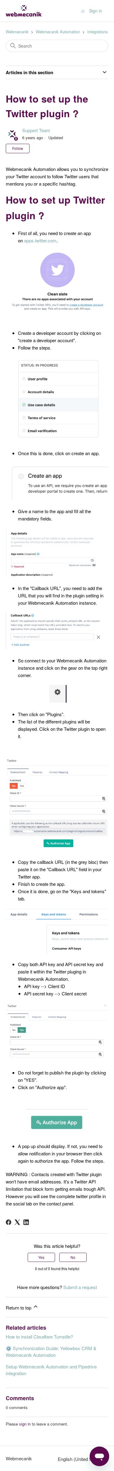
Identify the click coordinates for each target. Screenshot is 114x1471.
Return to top (19, 1307)
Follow (17, 148)
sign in (25, 1424)
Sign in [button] (95, 11)
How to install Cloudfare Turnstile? (39, 1336)
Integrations (97, 31)
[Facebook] (8, 1222)
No (73, 1257)
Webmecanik (17, 31)
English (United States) (81, 1459)
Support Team (36, 130)
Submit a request (80, 1287)
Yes (41, 1257)
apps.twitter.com (40, 240)
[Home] (24, 10)
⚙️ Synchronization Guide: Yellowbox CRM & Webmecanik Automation (51, 1351)
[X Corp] (17, 1222)
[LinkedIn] (26, 1222)
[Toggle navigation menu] (83, 10)
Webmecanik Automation (58, 31)
